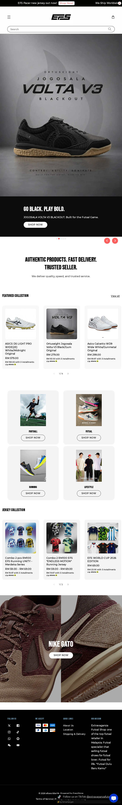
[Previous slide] (107, 241)
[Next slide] (115, 241)
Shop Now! (56, 3)
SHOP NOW (19, 228)
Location (68, 729)
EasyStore (78, 793)
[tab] (56, 238)
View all (115, 296)
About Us (68, 725)
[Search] (110, 29)
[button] (9, 17)
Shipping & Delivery (74, 734)
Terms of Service (44, 799)
